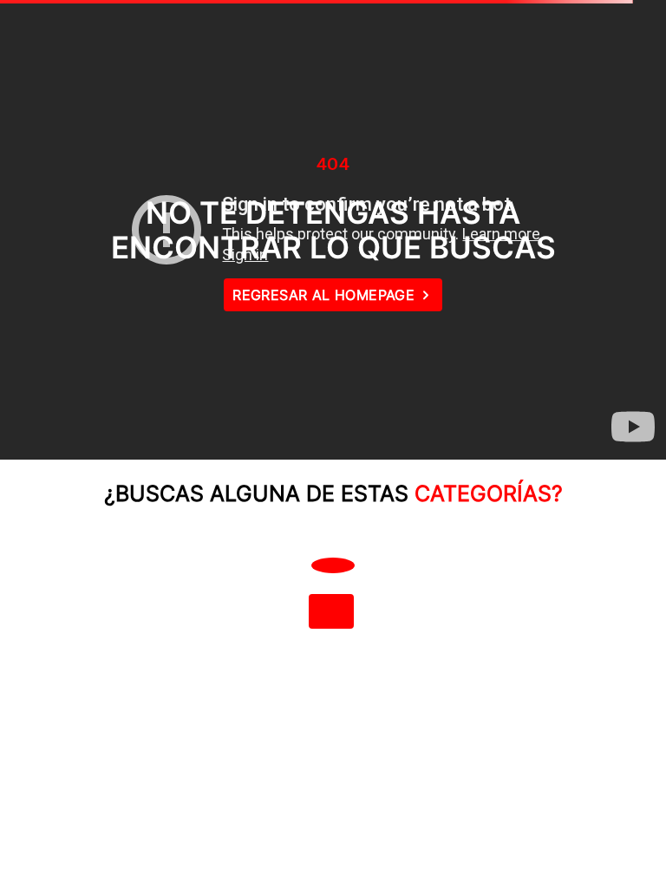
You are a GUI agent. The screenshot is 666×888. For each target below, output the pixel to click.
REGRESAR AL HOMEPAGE (323, 295)
